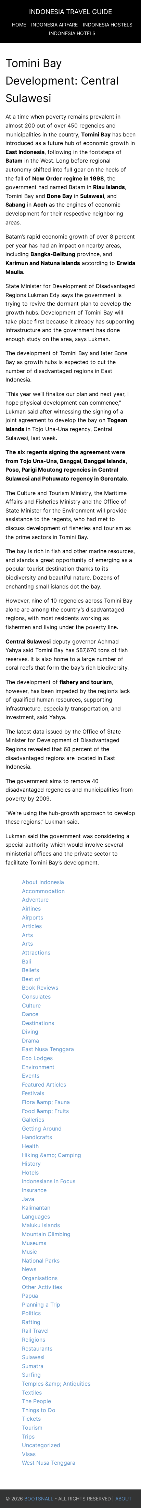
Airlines (31, 908)
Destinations (38, 1023)
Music (29, 1251)
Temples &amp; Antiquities (56, 1383)
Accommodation (43, 891)
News (29, 1269)
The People (36, 1401)
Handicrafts (37, 1137)
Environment (38, 1067)
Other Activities (42, 1287)
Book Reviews (40, 987)
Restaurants (37, 1348)
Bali (26, 961)
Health (30, 1146)
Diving (30, 1031)
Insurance (34, 1190)
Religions (33, 1339)
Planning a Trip (41, 1304)
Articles (32, 926)
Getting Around (42, 1128)
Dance (30, 1014)
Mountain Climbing (46, 1234)
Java (28, 1199)
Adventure (35, 899)
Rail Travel (35, 1330)
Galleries (33, 1119)
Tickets (31, 1418)
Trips (28, 1436)
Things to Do (38, 1410)
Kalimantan (36, 1207)
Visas (29, 1454)
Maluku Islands (41, 1225)
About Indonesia (43, 882)
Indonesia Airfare (54, 24)
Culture (31, 1005)
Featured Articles (44, 1084)
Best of (31, 979)
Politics (31, 1313)
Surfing (31, 1374)
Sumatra (32, 1366)
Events (30, 1075)
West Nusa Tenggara (48, 1462)
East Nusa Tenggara (48, 1049)
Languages (36, 1216)
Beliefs (30, 970)
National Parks (41, 1260)
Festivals (33, 1093)
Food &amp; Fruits (45, 1111)
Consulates (36, 996)
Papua (30, 1295)
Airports (32, 917)
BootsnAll (38, 1498)
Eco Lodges (37, 1058)
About (123, 1498)
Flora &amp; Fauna (46, 1102)
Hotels (30, 1172)
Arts (27, 935)
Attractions (36, 952)
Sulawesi (33, 1357)
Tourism (32, 1427)
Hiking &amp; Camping (51, 1155)
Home (19, 24)
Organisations (39, 1278)
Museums (34, 1243)
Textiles (32, 1392)
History (31, 1163)
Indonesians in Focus (48, 1181)
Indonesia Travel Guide (70, 12)
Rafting (31, 1322)
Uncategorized (41, 1445)
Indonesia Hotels (72, 33)
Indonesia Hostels (107, 24)
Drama (30, 1040)
